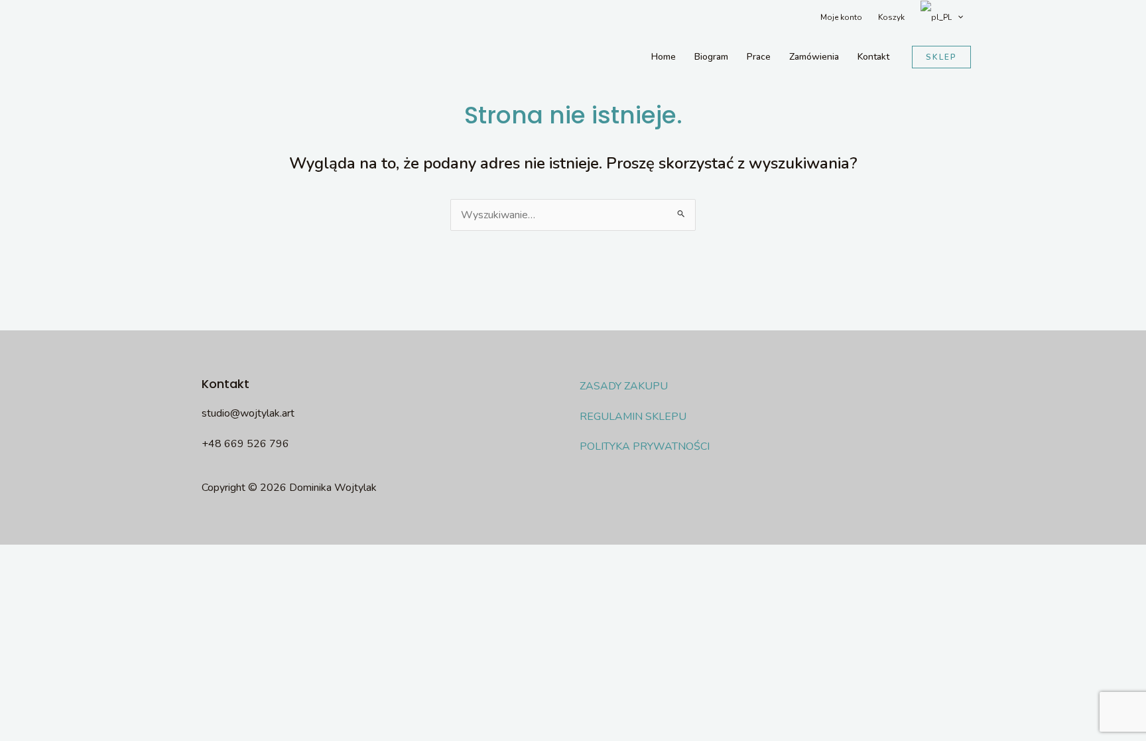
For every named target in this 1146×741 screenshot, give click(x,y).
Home (663, 56)
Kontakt (873, 56)
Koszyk (891, 17)
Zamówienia (814, 56)
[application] (957, 17)
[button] (941, 57)
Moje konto (841, 17)
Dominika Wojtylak (237, 57)
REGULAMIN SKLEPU (633, 416)
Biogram (711, 56)
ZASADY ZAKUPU (624, 386)
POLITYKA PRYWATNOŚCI (645, 446)
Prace (759, 56)
